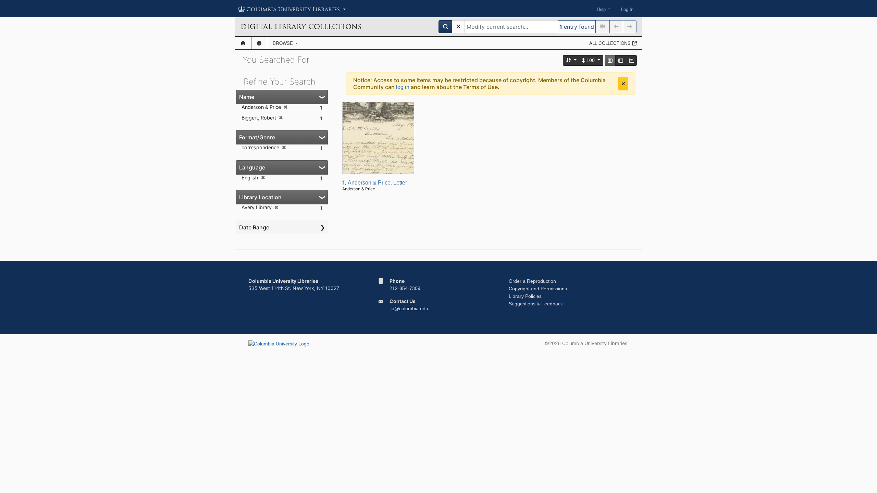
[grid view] (610, 60)
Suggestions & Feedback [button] (536, 303)
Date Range (254, 227)
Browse (283, 43)
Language (252, 167)
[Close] (623, 83)
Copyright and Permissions (538, 288)
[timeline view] (631, 60)
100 (590, 60)
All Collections (610, 43)
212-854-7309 (405, 288)
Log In (627, 9)
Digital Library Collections (300, 27)
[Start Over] (458, 26)
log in (402, 87)
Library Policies (525, 296)
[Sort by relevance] (571, 60)
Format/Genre (257, 137)
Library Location (260, 197)
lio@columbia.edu (409, 308)
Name (246, 96)
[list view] (620, 60)
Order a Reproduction (532, 281)
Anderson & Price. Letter (377, 183)
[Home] (243, 43)
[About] (259, 43)
